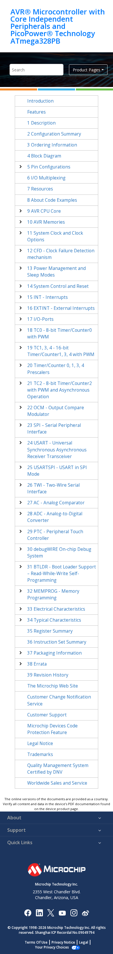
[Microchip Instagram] (73, 912)
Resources (40, 189)
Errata (37, 664)
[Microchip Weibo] (85, 912)
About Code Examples (52, 200)
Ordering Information (52, 145)
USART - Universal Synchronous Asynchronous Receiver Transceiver (57, 449)
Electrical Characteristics (56, 609)
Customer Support (47, 715)
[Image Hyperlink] (62, 912)
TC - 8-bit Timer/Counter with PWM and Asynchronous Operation (59, 390)
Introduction (40, 101)
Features (36, 112)
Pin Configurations (48, 167)
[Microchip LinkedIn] (39, 912)
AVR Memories (46, 222)
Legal (83, 942)
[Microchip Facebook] (27, 912)
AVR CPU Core (44, 211)
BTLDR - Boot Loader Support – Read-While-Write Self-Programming (61, 573)
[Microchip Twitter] (50, 912)
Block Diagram (44, 156)
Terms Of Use (36, 942)
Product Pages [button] (86, 70)
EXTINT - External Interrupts (61, 308)
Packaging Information (54, 653)
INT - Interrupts (47, 297)
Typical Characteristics (54, 620)
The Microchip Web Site (52, 686)
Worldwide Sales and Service (57, 783)
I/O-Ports (40, 319)
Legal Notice (40, 743)
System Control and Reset (58, 286)
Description (41, 123)
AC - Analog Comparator (56, 503)
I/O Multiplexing (46, 178)
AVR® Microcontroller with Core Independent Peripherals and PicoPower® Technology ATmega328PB (57, 26)
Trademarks (40, 754)
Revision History (47, 675)
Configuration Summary (54, 134)
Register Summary (50, 631)
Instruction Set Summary (56, 642)
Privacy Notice (63, 942)
